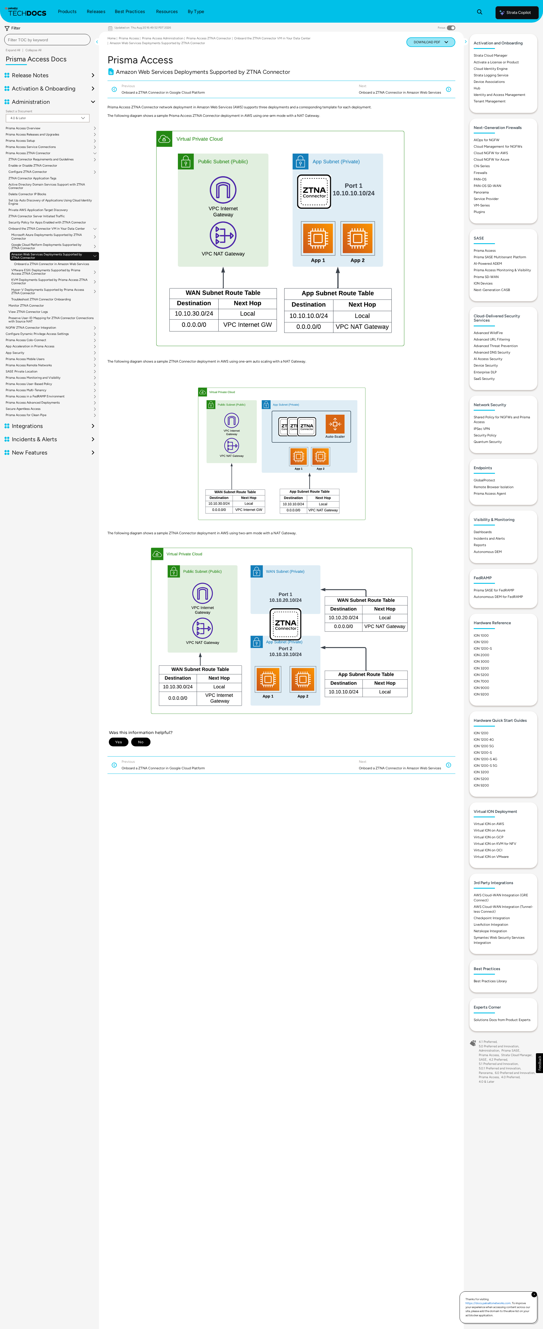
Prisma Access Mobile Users (25, 359)
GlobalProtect (484, 480)
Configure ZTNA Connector (27, 172)
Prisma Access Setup (20, 141)
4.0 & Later (486, 1082)
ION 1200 (481, 642)
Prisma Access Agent (490, 494)
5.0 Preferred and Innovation (498, 1046)
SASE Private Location (21, 371)
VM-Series (482, 205)
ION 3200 (481, 668)
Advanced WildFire (488, 333)
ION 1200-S (483, 649)
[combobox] (47, 39)
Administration (489, 1050)
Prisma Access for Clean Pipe (26, 415)
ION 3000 (481, 662)
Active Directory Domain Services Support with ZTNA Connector (46, 186)
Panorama (481, 192)
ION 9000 (481, 688)
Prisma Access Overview (23, 128)
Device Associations (489, 82)
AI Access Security (488, 359)
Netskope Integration (490, 931)
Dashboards (483, 532)
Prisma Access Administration (162, 38)
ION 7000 (481, 681)
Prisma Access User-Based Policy (29, 384)
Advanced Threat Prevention (496, 346)
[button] (539, 1063)
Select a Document (19, 111)
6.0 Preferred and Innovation (515, 1073)
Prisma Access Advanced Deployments (33, 402)
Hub (477, 88)
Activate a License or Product (496, 62)
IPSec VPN (482, 429)
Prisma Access (129, 38)
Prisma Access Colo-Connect (26, 340)
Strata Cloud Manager (490, 55)
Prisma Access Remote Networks (29, 365)
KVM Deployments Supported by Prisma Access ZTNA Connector (49, 281)
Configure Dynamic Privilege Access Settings (37, 334)
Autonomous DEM (488, 552)
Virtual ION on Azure (489, 830)
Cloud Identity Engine (491, 69)
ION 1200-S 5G (485, 766)
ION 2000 (481, 655)
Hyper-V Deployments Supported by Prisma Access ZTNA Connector (47, 291)
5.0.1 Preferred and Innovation (499, 1068)
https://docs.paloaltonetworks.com (488, 1303)
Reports (480, 545)
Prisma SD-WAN (486, 277)
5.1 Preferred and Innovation (498, 1064)
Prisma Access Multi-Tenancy (26, 390)
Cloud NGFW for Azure (491, 159)
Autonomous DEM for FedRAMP (498, 597)
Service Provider (486, 199)
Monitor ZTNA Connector (26, 305)
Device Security (486, 365)
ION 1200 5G (484, 746)
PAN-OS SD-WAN (487, 186)
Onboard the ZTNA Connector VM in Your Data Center (46, 229)
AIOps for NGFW (486, 140)
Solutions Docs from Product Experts (502, 1020)
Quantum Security (488, 442)
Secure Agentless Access (23, 409)
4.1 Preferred (488, 1042)
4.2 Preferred (498, 1059)
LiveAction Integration (491, 925)
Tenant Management (490, 101)
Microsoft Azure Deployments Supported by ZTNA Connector (46, 236)
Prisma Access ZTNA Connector (28, 153)
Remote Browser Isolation (494, 487)
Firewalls (480, 173)
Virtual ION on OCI (488, 850)
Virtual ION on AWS (489, 824)
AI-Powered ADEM (488, 264)
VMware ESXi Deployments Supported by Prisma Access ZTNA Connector (45, 272)
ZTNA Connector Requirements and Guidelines (41, 159)
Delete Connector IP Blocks (27, 194)
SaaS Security (484, 379)
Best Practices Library (490, 981)
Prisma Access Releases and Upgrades (32, 134)
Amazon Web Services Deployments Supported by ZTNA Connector (46, 256)
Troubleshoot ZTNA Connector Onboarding (41, 299)
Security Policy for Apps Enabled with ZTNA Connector (47, 222)
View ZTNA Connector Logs (28, 312)
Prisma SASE (510, 1050)
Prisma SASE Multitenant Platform (500, 257)
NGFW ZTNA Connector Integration (31, 327)
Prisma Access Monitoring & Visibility (502, 270)
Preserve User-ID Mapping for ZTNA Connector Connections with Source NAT (51, 319)
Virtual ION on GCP (488, 837)
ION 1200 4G (484, 740)
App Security (15, 353)
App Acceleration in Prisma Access (30, 346)
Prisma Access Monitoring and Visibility (33, 378)
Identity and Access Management (499, 95)
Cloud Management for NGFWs (498, 146)
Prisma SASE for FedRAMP (494, 590)
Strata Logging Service (491, 75)
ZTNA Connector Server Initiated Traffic (36, 216)
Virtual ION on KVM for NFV (495, 844)
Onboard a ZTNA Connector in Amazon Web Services (51, 264)
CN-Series (482, 166)
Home (111, 38)
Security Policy (485, 435)
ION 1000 (481, 635)
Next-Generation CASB (492, 290)
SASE (483, 1059)
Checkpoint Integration (492, 918)
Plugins (479, 212)
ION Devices (483, 283)
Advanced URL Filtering (492, 339)
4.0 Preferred (510, 1077)
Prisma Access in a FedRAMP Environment (35, 396)
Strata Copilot (519, 12)
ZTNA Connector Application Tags (32, 178)
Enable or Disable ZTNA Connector (32, 165)
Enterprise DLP (485, 372)
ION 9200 (481, 694)
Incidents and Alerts (489, 538)
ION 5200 (481, 675)
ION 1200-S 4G (485, 759)
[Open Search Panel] (479, 12)
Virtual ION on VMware (491, 857)
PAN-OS (480, 179)
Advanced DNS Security (492, 352)
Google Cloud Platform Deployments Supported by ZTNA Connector (46, 246)
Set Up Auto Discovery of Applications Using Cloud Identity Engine (50, 202)
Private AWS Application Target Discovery (38, 210)
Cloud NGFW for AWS (491, 153)
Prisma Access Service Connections (31, 147)
